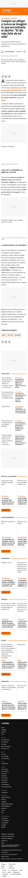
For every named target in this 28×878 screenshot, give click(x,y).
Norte (3, 752)
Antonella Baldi (9, 51)
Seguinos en (20, 51)
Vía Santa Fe (4, 778)
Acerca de (4, 840)
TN (8, 870)
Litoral (3, 767)
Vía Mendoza (4, 763)
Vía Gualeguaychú (6, 786)
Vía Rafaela (4, 780)
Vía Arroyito (4, 742)
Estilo (3, 810)
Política (3, 799)
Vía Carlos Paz (5, 739)
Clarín (4, 870)
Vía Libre (3, 825)
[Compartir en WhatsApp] (6, 76)
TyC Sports (5, 874)
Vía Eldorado (5, 771)
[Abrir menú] (25, 10)
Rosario (3, 732)
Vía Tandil (4, 744)
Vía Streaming (5, 820)
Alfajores (18, 335)
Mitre (20, 870)
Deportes (4, 808)
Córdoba (3, 729)
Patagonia (4, 790)
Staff (2, 842)
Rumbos (3, 827)
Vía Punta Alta (5, 748)
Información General (7, 804)
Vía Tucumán (4, 756)
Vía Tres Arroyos (6, 746)
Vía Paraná (4, 782)
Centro (3, 737)
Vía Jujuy (3, 754)
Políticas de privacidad (7, 836)
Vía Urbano (4, 818)
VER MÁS (5, 510)
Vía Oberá (4, 775)
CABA (2, 734)
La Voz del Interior (15, 874)
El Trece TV (14, 870)
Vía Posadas (4, 769)
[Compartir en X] (9, 76)
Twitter (14, 18)
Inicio (2, 727)
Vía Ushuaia (4, 792)
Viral (3, 335)
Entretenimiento (5, 806)
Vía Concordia (5, 784)
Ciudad (9, 872)
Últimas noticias (5, 797)
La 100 (3, 872)
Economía (4, 801)
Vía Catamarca (5, 758)
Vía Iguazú (4, 773)
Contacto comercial (7, 838)
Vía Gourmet (5, 18)
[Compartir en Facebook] (2, 76)
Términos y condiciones (7, 834)
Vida (2, 812)
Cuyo (2, 761)
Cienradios (16, 872)
